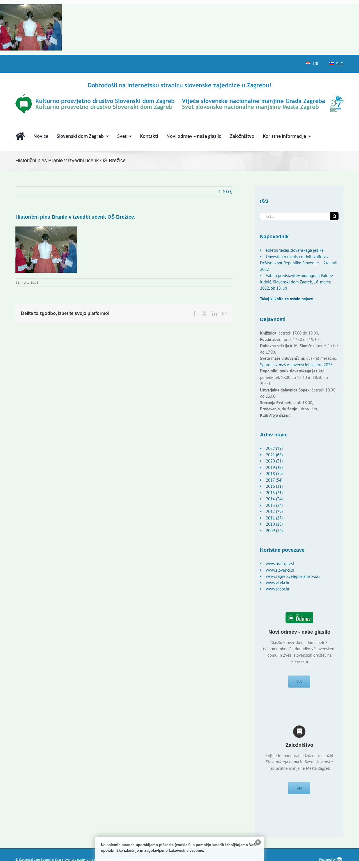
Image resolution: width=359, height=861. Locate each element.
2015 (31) (274, 492)
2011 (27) (274, 518)
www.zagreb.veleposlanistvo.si (293, 576)
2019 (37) (274, 467)
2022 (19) (274, 448)
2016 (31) (274, 486)
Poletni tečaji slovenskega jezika (294, 250)
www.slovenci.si (280, 570)
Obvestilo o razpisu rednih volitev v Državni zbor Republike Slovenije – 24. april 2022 (298, 263)
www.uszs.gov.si (280, 563)
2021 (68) (274, 454)
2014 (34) (274, 499)
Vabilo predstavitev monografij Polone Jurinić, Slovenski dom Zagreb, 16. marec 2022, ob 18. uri (296, 282)
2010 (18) (274, 524)
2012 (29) (274, 511)
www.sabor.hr (277, 589)
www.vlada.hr (277, 582)
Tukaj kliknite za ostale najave (286, 298)
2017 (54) (274, 480)
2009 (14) (274, 530)
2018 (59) (274, 473)
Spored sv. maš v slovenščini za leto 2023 (296, 364)
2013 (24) (274, 505)
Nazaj (228, 191)
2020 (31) (274, 461)
